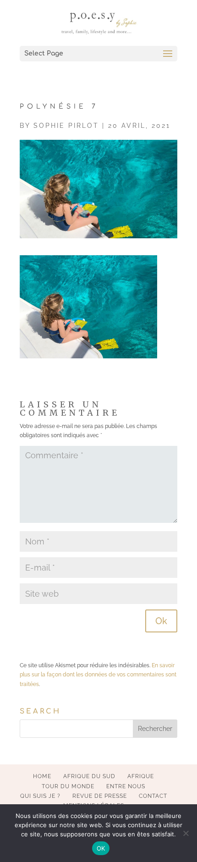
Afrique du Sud (89, 776)
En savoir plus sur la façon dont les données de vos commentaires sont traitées (98, 674)
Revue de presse (99, 796)
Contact (153, 796)
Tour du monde (68, 786)
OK (101, 848)
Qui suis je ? (40, 796)
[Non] (185, 833)
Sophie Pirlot (66, 125)
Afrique (140, 776)
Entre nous (125, 786)
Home (42, 776)
